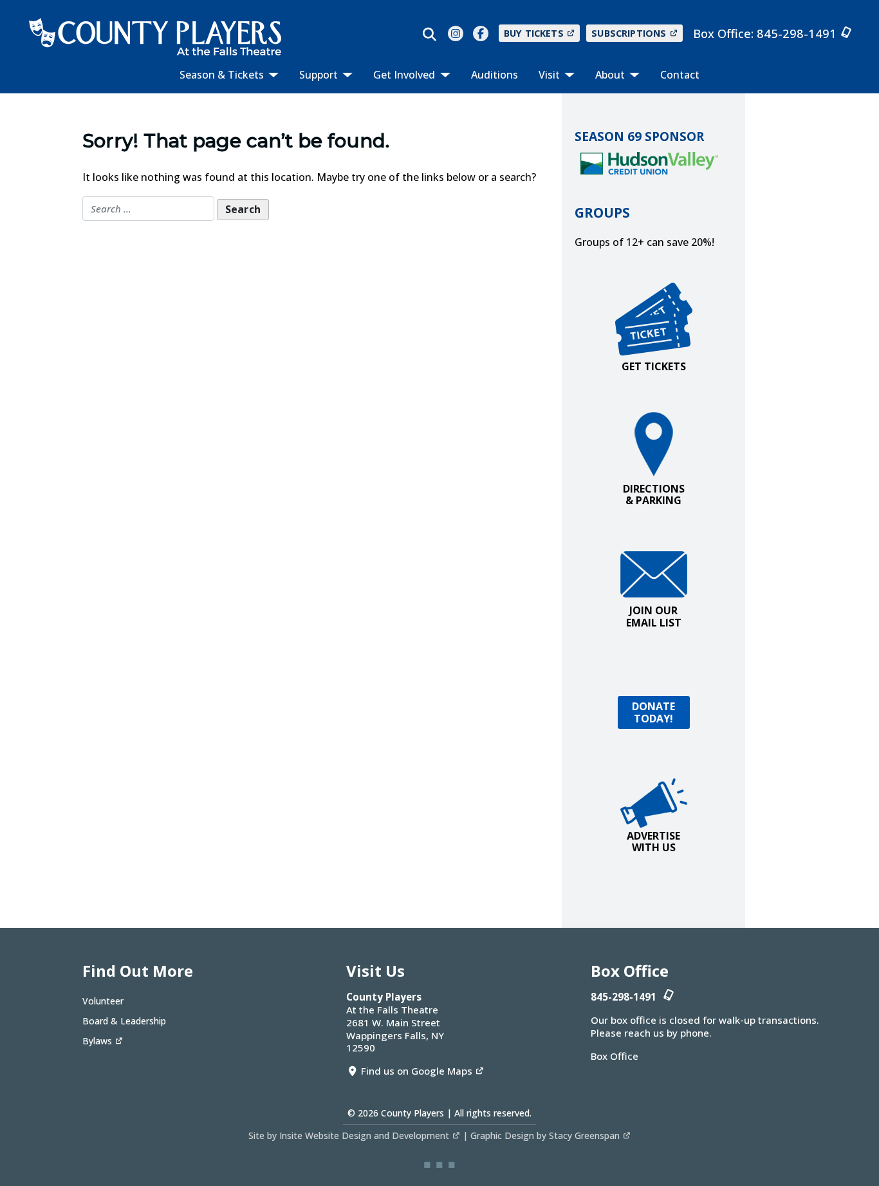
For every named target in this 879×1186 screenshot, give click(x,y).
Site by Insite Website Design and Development (348, 1135)
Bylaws (97, 1041)
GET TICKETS (654, 366)
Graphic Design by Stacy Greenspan (545, 1135)
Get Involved (405, 75)
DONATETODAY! (654, 712)
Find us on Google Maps (416, 1070)
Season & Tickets (223, 75)
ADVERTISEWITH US (653, 841)
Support (319, 75)
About (611, 75)
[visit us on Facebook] (480, 33)
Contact (679, 75)
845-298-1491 (797, 33)
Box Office (614, 1056)
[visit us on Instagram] (455, 33)
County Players (412, 1113)
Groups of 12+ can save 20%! (644, 242)
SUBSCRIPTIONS (628, 33)
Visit (550, 75)
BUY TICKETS (534, 33)
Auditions (494, 75)
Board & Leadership (124, 1021)
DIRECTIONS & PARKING (654, 494)
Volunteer (103, 1001)
